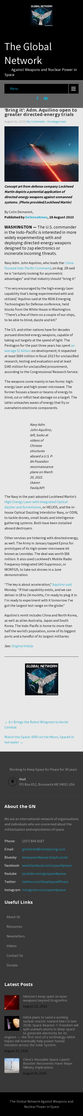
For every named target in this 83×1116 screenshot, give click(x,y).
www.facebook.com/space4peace (47, 865)
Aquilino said (62, 584)
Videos (12, 946)
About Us (13, 917)
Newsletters (16, 936)
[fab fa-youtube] (46, 99)
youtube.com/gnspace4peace (44, 873)
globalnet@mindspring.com (34, 849)
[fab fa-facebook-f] (37, 99)
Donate (12, 965)
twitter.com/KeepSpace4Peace (45, 881)
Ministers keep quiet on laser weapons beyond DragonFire (45, 998)
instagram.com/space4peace (44, 890)
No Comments (36, 121)
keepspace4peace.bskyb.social (45, 857)
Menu (14, 88)
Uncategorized (56, 121)
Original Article (22, 646)
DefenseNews (36, 217)
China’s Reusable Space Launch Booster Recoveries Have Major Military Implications (48, 1063)
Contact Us (15, 955)
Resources (14, 926)
